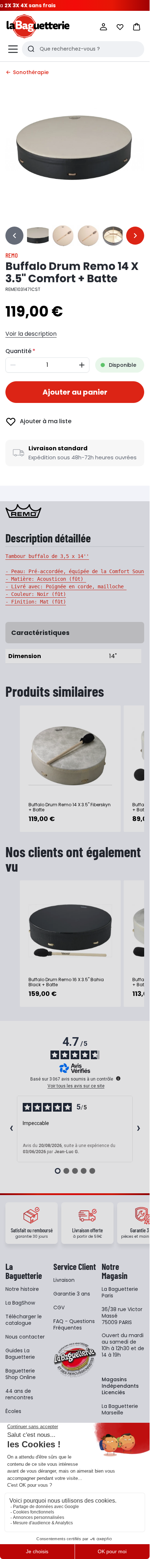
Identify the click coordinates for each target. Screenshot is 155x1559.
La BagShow (20, 1302)
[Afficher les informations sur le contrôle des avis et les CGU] (118, 1078)
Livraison (64, 1280)
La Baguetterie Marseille (120, 1409)
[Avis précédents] (11, 1129)
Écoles (13, 1411)
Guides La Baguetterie (20, 1354)
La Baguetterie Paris (120, 1292)
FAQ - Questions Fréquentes (74, 1324)
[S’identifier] (103, 26)
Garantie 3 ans (71, 1293)
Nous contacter (25, 1336)
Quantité (18, 351)
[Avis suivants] (138, 1129)
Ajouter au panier (75, 392)
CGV (59, 1307)
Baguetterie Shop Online (20, 1374)
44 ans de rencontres (19, 1394)
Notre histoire (22, 1289)
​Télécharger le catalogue (23, 1320)
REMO (11, 255)
